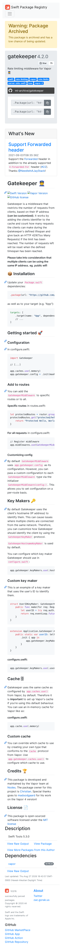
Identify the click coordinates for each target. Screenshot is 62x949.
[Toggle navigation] (9, 13)
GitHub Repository (16, 941)
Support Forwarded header (29, 147)
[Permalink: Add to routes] (5, 390)
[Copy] (47, 103)
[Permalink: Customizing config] (5, 460)
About (38, 891)
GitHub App (12, 934)
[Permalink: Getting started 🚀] (5, 340)
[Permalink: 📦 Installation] (5, 281)
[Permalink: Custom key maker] (5, 586)
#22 (43, 166)
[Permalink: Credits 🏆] (5, 779)
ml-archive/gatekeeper (29, 90)
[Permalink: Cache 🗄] (5, 686)
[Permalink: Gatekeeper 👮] (5, 192)
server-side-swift (17, 83)
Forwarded (31, 159)
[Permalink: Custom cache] (5, 742)
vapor (33, 79)
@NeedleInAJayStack (31, 170)
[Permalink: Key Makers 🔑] (5, 508)
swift (10, 79)
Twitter (38, 896)
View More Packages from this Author (31, 850)
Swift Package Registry (28, 7)
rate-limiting (22, 79)
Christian (25, 791)
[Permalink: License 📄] (5, 815)
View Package (43, 843)
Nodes (11, 787)
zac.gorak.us (41, 899)
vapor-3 (39, 83)
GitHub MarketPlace (17, 930)
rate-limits (43, 79)
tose (30, 83)
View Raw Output (18, 843)
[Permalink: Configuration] (5, 348)
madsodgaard (26, 795)
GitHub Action (14, 937)
